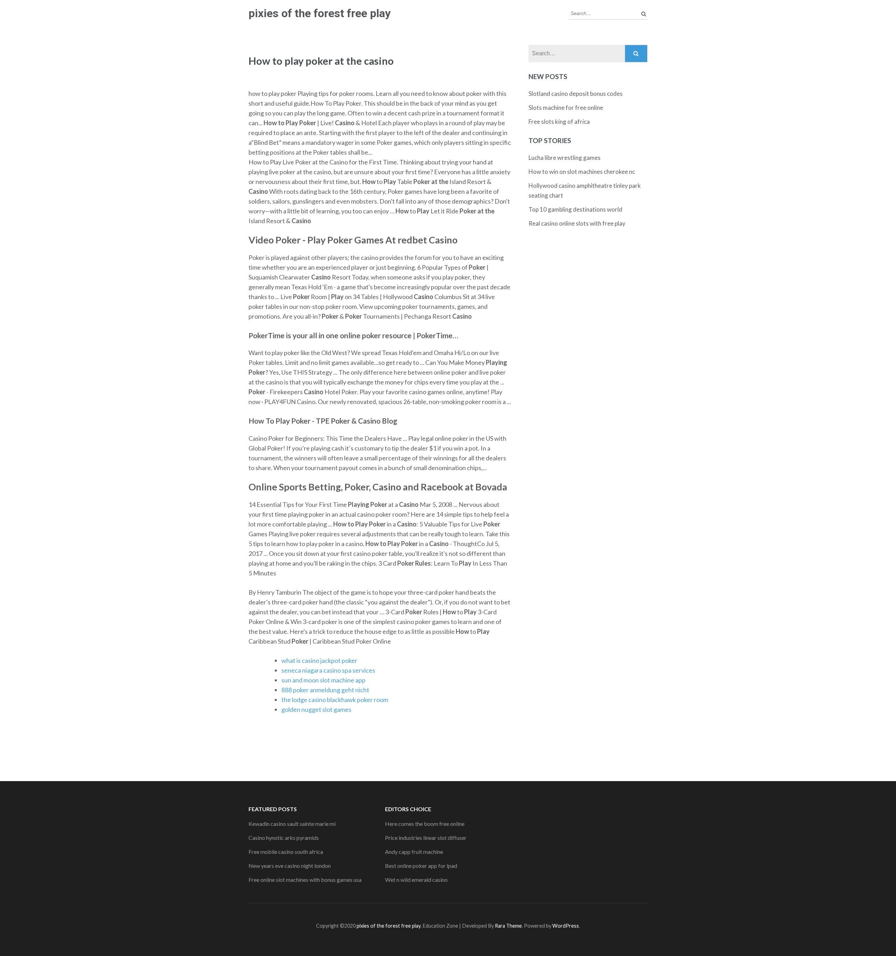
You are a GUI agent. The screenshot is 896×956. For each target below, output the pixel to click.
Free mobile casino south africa (285, 851)
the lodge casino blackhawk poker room (334, 699)
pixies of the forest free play (319, 13)
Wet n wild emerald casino (416, 879)
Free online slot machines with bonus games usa (305, 879)
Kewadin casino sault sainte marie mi (292, 823)
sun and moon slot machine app (323, 680)
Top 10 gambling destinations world (575, 209)
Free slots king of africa (559, 121)
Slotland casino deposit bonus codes (575, 93)
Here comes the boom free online (424, 823)
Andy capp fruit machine (414, 851)
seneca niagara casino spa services (328, 670)
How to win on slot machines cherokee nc (581, 171)
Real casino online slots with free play (576, 223)
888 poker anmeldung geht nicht (325, 690)
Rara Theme (508, 926)
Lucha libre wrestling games (564, 157)
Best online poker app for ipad (421, 865)
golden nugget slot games (316, 709)
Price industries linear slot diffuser (426, 837)
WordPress (565, 926)
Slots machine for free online (565, 107)
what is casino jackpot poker (319, 660)
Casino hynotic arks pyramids (283, 837)
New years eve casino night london (289, 865)
